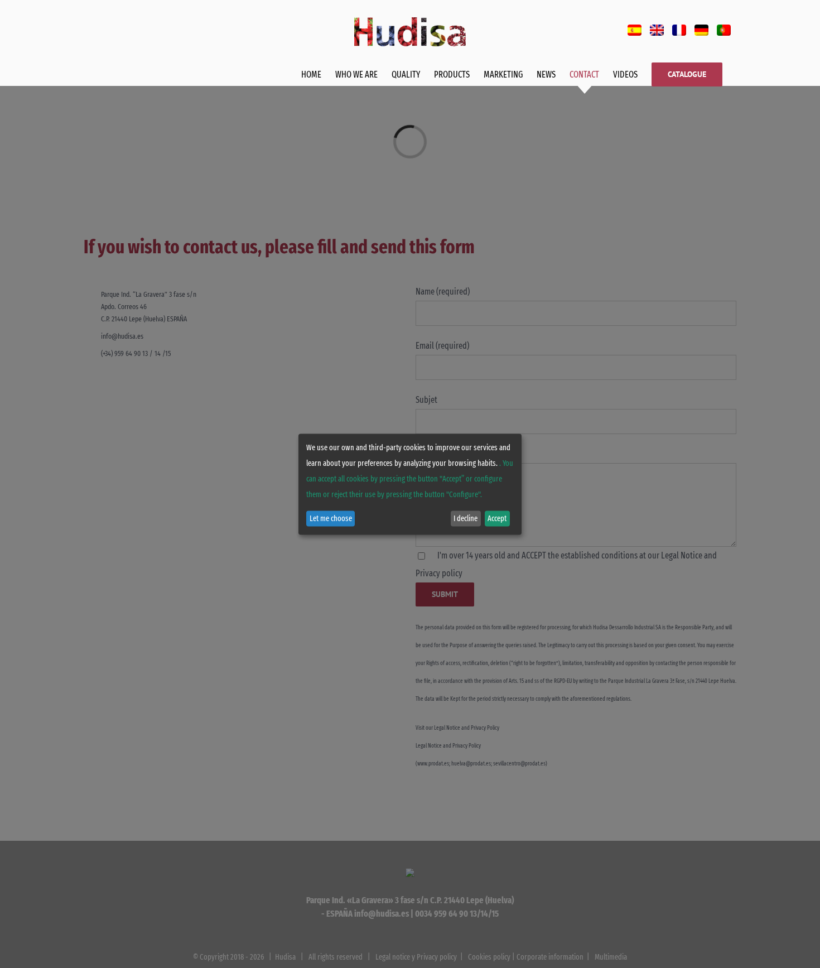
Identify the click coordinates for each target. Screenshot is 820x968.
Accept (497, 518)
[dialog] (410, 484)
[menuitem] (634, 30)
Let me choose (331, 518)
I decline (465, 518)
